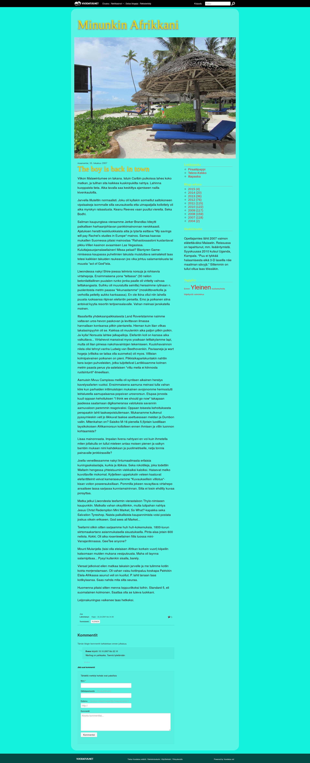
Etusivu (106, 3)
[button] (123, 3)
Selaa (132, 3)
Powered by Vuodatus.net (224, 759)
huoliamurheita (218, 289)
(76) (195, 199)
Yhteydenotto (177, 759)
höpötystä (188, 294)
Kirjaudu (198, 3)
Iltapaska (194, 176)
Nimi (83, 680)
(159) (195, 214)
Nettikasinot (116, 3)
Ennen (187, 289)
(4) (194, 189)
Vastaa (87, 662)
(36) (195, 196)
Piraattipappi (196, 169)
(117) (195, 210)
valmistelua (199, 294)
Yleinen (95, 621)
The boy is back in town (113, 169)
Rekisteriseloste (153, 759)
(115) (195, 203)
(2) (194, 221)
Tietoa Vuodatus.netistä (137, 759)
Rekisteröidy (145, 3)
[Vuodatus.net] (85, 759)
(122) (195, 207)
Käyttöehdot (166, 759)
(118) (195, 217)
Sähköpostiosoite (96, 691)
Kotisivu (105, 701)
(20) (195, 192)
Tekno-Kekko (197, 173)
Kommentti (85, 711)
